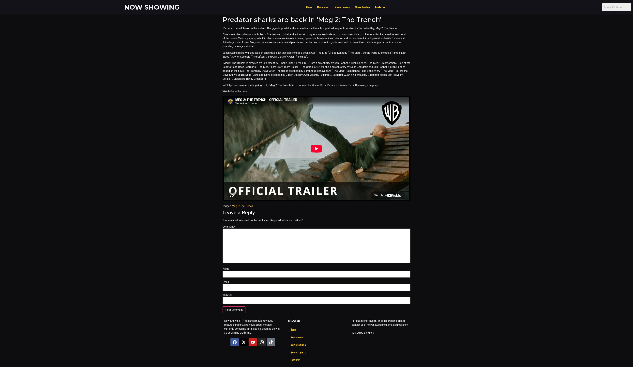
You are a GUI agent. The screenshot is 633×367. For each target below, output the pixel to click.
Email (226, 282)
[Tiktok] (271, 342)
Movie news (323, 7)
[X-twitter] (244, 342)
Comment (229, 226)
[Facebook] (234, 342)
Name (226, 269)
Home (309, 7)
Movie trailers (362, 7)
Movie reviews (342, 7)
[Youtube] (253, 342)
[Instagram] (262, 342)
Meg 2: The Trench (242, 206)
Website (227, 295)
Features (380, 7)
